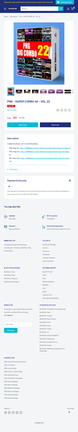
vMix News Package (11, 381)
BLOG (45, 292)
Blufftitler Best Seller (11, 282)
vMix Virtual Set (9, 365)
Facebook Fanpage (49, 244)
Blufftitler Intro (45, 322)
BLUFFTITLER (48, 272)
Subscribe (10, 330)
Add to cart (23, 125)
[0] (72, 8)
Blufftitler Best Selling (48, 319)
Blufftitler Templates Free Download (53, 309)
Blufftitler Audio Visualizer (49, 335)
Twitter (45, 248)
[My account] (68, 9)
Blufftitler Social (45, 345)
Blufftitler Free (9, 272)
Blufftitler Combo (46, 316)
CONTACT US (47, 295)
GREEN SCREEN (48, 282)
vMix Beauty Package (11, 391)
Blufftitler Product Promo (49, 342)
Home (6, 16)
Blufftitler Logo (45, 325)
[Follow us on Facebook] (5, 412)
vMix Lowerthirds (10, 368)
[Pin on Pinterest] (61, 110)
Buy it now (55, 125)
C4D (44, 288)
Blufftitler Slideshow (47, 339)
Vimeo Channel (48, 261)
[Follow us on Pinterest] (17, 412)
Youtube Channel (49, 258)
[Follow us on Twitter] (9, 412)
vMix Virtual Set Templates (13, 378)
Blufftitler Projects (10, 278)
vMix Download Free (11, 375)
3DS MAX (46, 285)
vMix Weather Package (12, 388)
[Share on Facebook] (57, 110)
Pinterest (46, 251)
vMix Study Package (11, 398)
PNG (44, 278)
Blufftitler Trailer (46, 329)
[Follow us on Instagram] (13, 412)
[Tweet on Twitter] (65, 110)
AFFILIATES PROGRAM (50, 298)
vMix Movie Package (11, 395)
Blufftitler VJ (44, 332)
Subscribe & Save (66, 2)
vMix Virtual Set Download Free (15, 362)
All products (13, 16)
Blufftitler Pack (9, 275)
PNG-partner (12, 110)
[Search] (60, 8)
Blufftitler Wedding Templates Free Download (52, 350)
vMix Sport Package (11, 385)
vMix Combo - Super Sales (13, 371)
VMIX (44, 275)
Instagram (46, 254)
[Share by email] (69, 110)
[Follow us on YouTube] (21, 412)
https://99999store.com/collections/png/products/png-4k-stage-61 (45, 148)
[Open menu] (5, 9)
